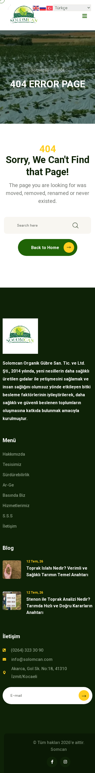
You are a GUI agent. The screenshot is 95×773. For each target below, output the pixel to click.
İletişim (10, 526)
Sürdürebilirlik (16, 474)
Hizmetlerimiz (16, 505)
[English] (36, 7)
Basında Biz (14, 495)
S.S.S (8, 515)
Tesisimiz (12, 464)
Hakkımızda (14, 454)
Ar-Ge (8, 485)
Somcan (59, 749)
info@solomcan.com (32, 659)
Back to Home (45, 247)
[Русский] (43, 7)
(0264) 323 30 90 (27, 650)
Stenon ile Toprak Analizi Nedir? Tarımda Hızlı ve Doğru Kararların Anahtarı (59, 606)
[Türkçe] (49, 7)
